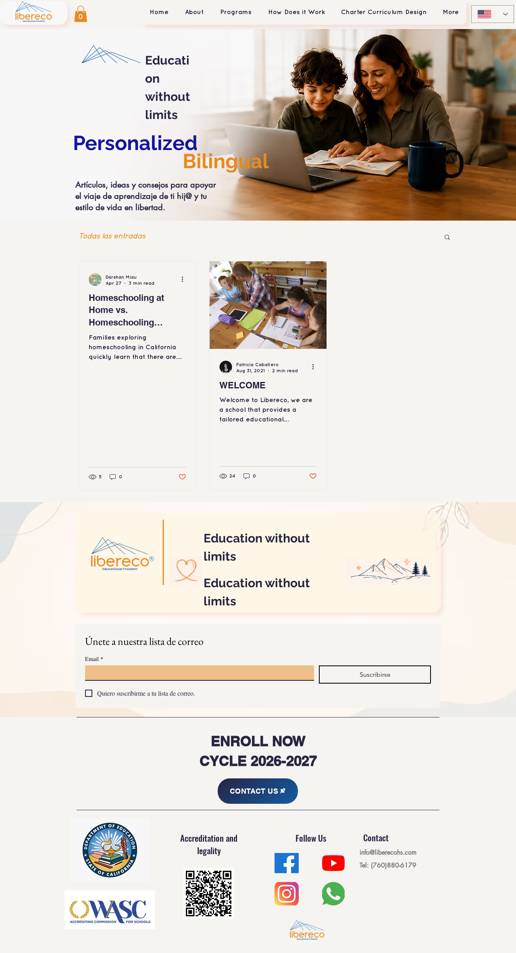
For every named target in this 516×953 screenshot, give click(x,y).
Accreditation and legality (208, 844)
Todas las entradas (112, 236)
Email (94, 658)
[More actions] (185, 279)
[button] (80, 14)
